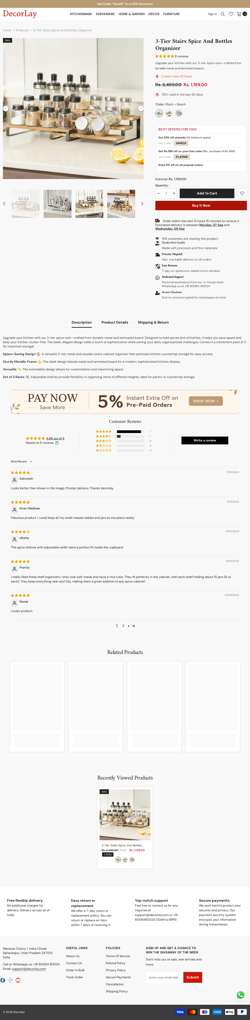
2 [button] (123, 626)
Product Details (115, 322)
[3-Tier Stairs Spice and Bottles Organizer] (125, 814)
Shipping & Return (153, 322)
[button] (5, 108)
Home (7, 30)
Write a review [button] (205, 440)
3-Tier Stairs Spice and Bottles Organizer (122, 845)
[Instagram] (10, 980)
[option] (73, 108)
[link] (242, 193)
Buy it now (201, 205)
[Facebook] (2, 980)
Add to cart (207, 193)
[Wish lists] (231, 14)
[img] (20, 473)
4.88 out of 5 (55, 438)
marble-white (132, 860)
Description (82, 322)
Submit (193, 977)
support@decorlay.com (29, 969)
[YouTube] (18, 980)
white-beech (125, 860)
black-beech (118, 860)
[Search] (222, 14)
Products (22, 30)
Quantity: (161, 185)
